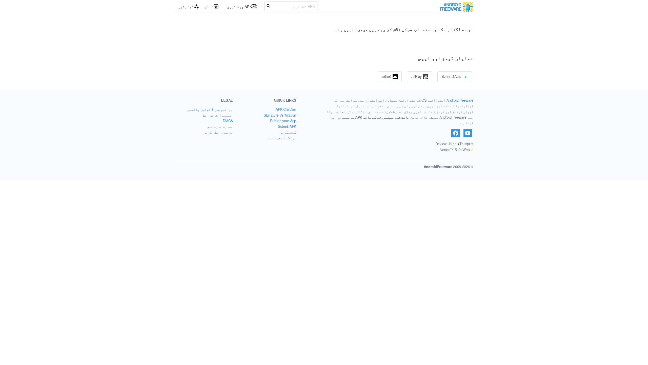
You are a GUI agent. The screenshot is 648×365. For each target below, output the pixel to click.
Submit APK (287, 126)
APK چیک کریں (239, 6)
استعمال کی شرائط (218, 115)
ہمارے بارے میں (220, 126)
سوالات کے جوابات (282, 137)
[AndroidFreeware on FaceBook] (455, 133)
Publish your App (283, 120)
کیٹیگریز (185, 6)
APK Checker (286, 109)
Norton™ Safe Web (456, 149)
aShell (386, 76)
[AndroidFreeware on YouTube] (467, 133)
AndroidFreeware (460, 100)
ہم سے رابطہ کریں (218, 132)
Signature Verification (280, 115)
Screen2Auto (451, 76)
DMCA (228, 120)
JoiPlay (416, 76)
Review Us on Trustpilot (454, 143)
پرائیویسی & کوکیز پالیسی (210, 109)
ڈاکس (209, 6)
